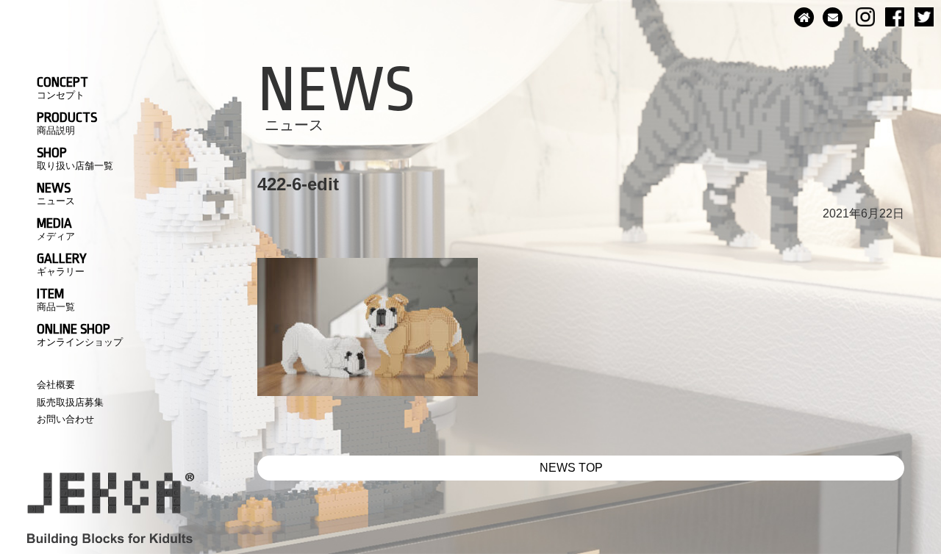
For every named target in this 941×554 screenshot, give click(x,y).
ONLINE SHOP (80, 334)
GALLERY (62, 264)
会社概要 (56, 384)
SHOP (75, 158)
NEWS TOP (571, 467)
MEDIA (56, 228)
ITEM (56, 299)
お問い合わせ (65, 419)
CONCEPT (62, 87)
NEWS (56, 193)
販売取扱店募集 (70, 402)
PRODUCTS (67, 122)
